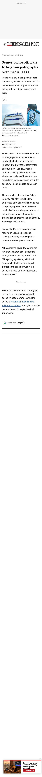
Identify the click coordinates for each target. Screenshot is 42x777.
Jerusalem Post (7, 55)
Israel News (19, 55)
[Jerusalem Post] (23, 44)
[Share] (4, 100)
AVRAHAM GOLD (9, 141)
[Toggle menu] (5, 44)
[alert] (22, 766)
